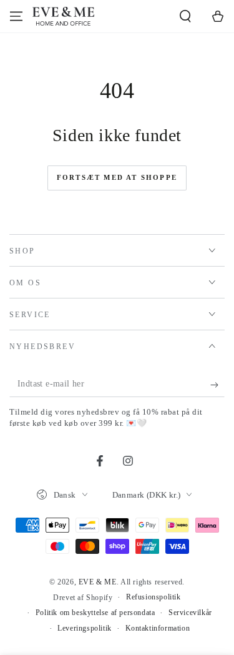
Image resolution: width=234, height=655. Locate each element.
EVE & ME (98, 582)
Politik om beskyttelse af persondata (95, 612)
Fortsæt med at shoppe (117, 177)
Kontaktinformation (157, 628)
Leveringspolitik (84, 628)
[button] (185, 16)
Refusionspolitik (153, 597)
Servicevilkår (190, 612)
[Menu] (16, 16)
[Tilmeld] (217, 384)
